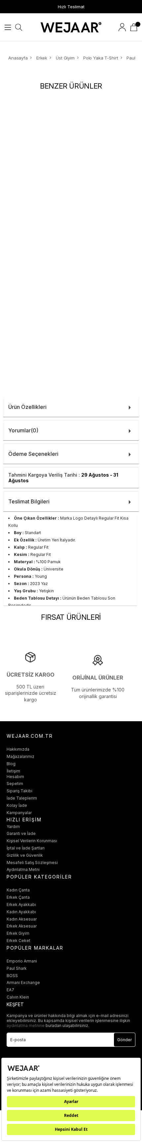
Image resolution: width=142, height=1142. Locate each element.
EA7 (10, 989)
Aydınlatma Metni (23, 869)
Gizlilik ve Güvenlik (25, 855)
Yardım (13, 826)
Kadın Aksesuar (22, 919)
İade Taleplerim (22, 798)
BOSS (12, 975)
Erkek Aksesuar (22, 926)
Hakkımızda (18, 749)
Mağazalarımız (20, 756)
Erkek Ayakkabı (21, 904)
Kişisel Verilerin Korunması (32, 840)
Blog (11, 763)
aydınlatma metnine (26, 1025)
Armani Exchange (23, 982)
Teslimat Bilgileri (29, 501)
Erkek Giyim (18, 933)
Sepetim (15, 783)
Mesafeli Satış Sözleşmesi (32, 862)
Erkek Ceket (18, 940)
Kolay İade (17, 805)
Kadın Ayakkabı (21, 911)
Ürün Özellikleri (27, 407)
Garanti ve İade (21, 833)
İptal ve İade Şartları (26, 848)
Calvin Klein (18, 997)
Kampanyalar (19, 812)
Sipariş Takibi (19, 790)
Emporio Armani (22, 961)
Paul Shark (17, 968)
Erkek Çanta (18, 897)
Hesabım (15, 776)
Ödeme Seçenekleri (33, 454)
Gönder (124, 1039)
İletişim (13, 770)
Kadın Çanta (18, 889)
